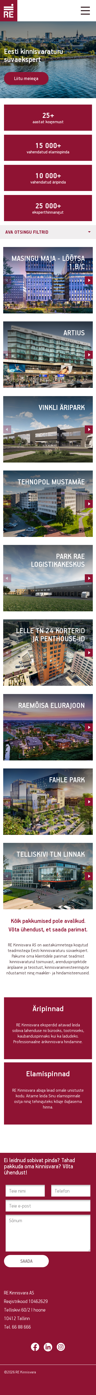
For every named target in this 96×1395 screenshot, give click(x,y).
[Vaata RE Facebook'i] (35, 1347)
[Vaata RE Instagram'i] (61, 1347)
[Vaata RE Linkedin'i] (48, 1347)
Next (89, 280)
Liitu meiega (26, 78)
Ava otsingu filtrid (26, 232)
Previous (7, 280)
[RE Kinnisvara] (8, 10)
